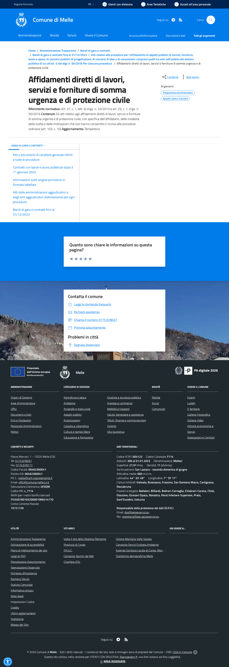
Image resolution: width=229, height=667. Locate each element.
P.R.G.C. (68, 550)
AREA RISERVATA (114, 661)
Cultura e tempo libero (77, 432)
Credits (15, 607)
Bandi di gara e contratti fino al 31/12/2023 (60, 55)
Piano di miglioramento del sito (29, 550)
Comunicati (158, 409)
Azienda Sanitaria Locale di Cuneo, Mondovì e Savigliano (149, 550)
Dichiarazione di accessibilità (27, 544)
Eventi (191, 397)
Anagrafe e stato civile (77, 409)
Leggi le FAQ (18, 556)
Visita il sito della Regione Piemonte (85, 539)
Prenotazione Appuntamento (28, 562)
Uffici (14, 409)
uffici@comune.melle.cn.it (34, 482)
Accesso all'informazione (143, 36)
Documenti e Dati (21, 414)
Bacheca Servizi (20, 579)
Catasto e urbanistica (76, 426)
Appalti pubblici (73, 414)
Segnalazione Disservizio (25, 567)
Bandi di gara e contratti (95, 50)
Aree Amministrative (23, 403)
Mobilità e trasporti (118, 409)
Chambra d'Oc (72, 562)
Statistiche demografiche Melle (134, 556)
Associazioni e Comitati (201, 437)
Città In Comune (182, 652)
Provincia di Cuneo (74, 544)
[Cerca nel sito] (210, 20)
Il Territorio (193, 409)
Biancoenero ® (128, 657)
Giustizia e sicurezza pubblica (124, 397)
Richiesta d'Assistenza (24, 573)
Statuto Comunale (22, 585)
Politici (14, 432)
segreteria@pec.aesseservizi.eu (140, 516)
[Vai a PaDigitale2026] (196, 370)
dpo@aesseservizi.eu (137, 512)
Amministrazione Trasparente (58, 50)
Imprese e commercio (119, 403)
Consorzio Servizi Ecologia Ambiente (137, 544)
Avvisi (155, 403)
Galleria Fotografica (198, 414)
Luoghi (191, 403)
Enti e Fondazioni (21, 420)
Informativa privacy (22, 590)
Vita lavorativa (115, 432)
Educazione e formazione (78, 437)
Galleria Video (195, 420)
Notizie (156, 397)
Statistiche (17, 619)
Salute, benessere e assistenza (125, 414)
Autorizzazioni (72, 420)
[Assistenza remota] (195, 652)
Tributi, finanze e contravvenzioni (126, 420)
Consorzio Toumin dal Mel (79, 556)
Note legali (17, 596)
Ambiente (69, 403)
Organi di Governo (21, 397)
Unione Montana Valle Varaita (134, 539)
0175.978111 (24, 465)
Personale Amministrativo (26, 426)
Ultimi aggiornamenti (23, 613)
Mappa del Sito (19, 625)
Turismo (111, 426)
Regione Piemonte (23, 4)
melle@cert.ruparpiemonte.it (35, 478)
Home (32, 50)
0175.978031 (23, 461)
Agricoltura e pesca (75, 397)
